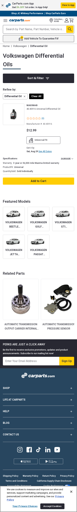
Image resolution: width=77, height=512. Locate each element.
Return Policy (49, 476)
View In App (68, 5)
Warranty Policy (30, 476)
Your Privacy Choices (25, 506)
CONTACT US (11, 434)
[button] (38, 5)
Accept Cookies (52, 506)
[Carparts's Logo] (20, 20)
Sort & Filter (35, 78)
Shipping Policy (10, 476)
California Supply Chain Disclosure (54, 481)
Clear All (36, 96)
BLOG (6, 422)
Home (6, 46)
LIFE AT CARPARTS (14, 399)
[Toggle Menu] (5, 20)
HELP (6, 411)
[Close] (71, 492)
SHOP (6, 388)
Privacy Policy (67, 476)
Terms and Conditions (16, 481)
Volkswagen (20, 46)
